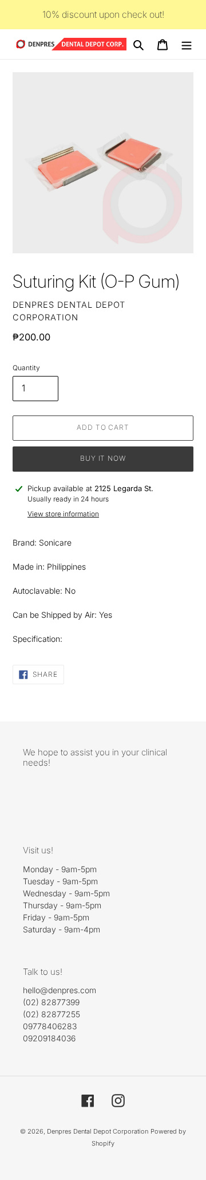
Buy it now (103, 458)
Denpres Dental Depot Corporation (97, 1131)
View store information (63, 513)
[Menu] (187, 44)
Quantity (26, 367)
